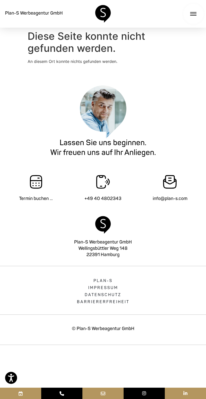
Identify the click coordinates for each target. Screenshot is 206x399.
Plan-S (103, 281)
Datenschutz (103, 295)
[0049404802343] (61, 393)
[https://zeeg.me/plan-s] (20, 393)
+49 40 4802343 (102, 199)
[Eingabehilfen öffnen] (11, 378)
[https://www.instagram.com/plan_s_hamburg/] (144, 393)
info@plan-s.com (170, 199)
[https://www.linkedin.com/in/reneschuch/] (185, 393)
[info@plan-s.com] (103, 393)
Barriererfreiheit (103, 302)
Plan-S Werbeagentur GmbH (34, 13)
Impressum (103, 288)
